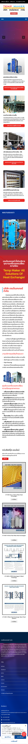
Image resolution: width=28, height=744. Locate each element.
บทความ (3, 680)
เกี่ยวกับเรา (3, 669)
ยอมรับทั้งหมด (20, 737)
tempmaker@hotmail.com (9, 722)
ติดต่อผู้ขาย (13, 13)
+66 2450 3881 (6, 717)
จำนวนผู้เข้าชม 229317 (20, 1)
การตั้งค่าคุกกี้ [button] (14, 741)
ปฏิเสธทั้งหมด (8, 737)
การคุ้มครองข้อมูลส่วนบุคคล (7, 693)
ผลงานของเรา (4, 686)
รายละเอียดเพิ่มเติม (14, 65)
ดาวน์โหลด (14, 499)
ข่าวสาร (2, 683)
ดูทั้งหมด (5, 459)
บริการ (2, 673)
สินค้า (2, 676)
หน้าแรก (3, 666)
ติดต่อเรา (3, 690)
